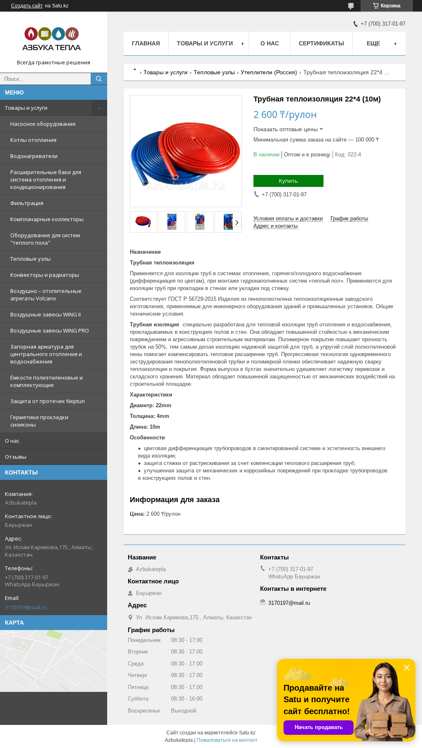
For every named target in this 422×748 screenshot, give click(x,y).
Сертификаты (321, 43)
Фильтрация (26, 203)
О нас (12, 440)
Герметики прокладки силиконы (39, 420)
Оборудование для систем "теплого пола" (45, 238)
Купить (288, 180)
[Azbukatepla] (53, 38)
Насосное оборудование (43, 123)
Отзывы (15, 456)
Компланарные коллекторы (47, 219)
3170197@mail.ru (26, 607)
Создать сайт (27, 6)
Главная (146, 43)
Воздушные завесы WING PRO (49, 330)
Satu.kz (247, 733)
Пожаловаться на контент (227, 740)
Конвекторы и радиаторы (44, 274)
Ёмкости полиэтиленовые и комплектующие (46, 381)
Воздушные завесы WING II (45, 314)
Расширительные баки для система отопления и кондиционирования (45, 179)
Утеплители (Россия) (269, 72)
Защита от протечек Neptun (47, 401)
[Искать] (99, 79)
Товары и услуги (26, 107)
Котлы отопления (33, 140)
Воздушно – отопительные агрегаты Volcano (46, 294)
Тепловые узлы (30, 258)
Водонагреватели (34, 156)
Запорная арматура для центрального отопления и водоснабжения (46, 354)
